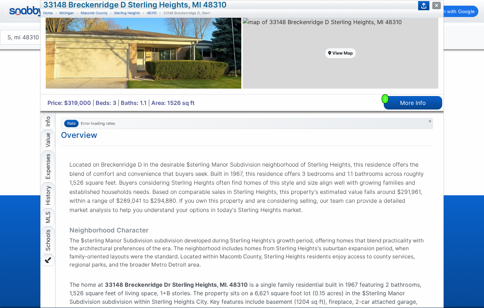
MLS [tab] (47, 217)
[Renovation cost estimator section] (48, 260)
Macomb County (94, 13)
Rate (71, 123)
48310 (152, 13)
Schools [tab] (47, 240)
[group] (143, 56)
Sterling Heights (127, 13)
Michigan (67, 13)
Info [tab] (47, 121)
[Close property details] (436, 5)
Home (48, 13)
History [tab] (47, 195)
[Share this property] (423, 5)
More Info (405, 101)
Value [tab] (47, 140)
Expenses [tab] (47, 166)
